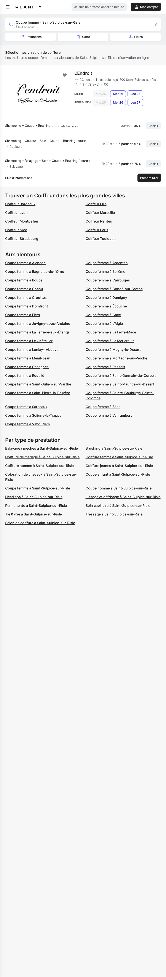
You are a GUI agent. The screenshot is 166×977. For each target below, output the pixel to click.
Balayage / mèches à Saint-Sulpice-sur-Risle (41, 448)
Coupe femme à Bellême (105, 271)
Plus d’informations (18, 178)
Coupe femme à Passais (105, 367)
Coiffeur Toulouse (100, 238)
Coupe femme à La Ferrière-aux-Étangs (37, 332)
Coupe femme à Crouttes (26, 297)
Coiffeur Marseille (100, 212)
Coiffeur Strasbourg (21, 238)
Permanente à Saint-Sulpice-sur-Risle (36, 505)
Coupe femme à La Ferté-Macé (111, 332)
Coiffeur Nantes (99, 221)
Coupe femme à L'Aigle (104, 323)
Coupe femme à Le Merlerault (110, 341)
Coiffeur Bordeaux (20, 204)
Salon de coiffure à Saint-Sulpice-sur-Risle (40, 523)
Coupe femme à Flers (22, 315)
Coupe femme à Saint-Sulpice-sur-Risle (37, 488)
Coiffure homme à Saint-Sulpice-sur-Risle (39, 465)
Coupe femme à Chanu (24, 289)
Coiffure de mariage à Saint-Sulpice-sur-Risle (42, 457)
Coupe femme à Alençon (25, 263)
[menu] (7, 7)
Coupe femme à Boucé (23, 280)
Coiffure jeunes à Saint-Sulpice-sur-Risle (119, 465)
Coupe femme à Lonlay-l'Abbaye (31, 349)
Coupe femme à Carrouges (108, 280)
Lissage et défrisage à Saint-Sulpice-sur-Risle (123, 497)
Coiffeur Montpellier (21, 221)
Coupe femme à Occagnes (27, 367)
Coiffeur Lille (96, 204)
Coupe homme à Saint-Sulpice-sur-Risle (119, 488)
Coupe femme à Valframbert (109, 415)
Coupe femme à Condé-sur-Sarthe (114, 289)
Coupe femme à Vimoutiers (27, 424)
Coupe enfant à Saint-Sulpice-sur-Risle (118, 474)
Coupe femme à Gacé (103, 315)
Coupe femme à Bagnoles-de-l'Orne (34, 271)
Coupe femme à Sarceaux (26, 407)
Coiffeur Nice (16, 230)
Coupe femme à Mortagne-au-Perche (116, 358)
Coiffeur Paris (97, 230)
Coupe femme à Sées (103, 407)
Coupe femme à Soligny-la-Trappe (33, 415)
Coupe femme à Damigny (106, 297)
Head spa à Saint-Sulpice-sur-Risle (33, 497)
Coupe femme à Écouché (106, 306)
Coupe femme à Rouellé (24, 375)
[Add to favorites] (64, 75)
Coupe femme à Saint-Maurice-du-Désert (120, 384)
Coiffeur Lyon (16, 212)
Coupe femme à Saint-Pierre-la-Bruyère (37, 393)
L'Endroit (83, 73)
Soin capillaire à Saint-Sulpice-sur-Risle (118, 505)
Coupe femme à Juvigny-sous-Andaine (37, 323)
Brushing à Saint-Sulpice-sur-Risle (114, 448)
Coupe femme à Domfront (26, 306)
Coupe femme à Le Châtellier (29, 341)
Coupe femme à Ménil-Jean (27, 358)
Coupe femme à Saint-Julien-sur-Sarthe (38, 384)
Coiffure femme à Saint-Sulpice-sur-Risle (119, 457)
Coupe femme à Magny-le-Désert (113, 349)
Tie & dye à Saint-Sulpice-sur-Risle (33, 514)
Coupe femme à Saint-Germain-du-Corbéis (121, 375)
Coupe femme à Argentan (107, 263)
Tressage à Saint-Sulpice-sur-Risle (114, 514)
